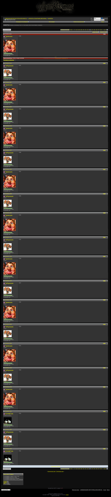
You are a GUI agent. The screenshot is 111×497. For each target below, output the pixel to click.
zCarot (67, 494)
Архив (104, 489)
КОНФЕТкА (9, 414)
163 (79, 29)
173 (55, 56)
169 (81, 29)
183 (101, 29)
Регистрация (52, 21)
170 (83, 29)
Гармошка (8, 36)
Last (105, 29)
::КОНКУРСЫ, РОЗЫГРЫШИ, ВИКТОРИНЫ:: (37, 18)
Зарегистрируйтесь (7, 58)
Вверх (108, 489)
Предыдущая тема (51, 471)
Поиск (102, 21)
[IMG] (4, 483)
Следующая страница (55, 466)
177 (98, 29)
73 (74, 29)
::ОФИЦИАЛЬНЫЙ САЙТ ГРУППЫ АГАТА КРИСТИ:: (91, 489)
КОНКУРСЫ (50, 18)
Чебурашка (9, 66)
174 (92, 29)
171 (85, 29)
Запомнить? (105, 18)
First (71, 29)
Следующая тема (59, 471)
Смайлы (5, 482)
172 (87, 29)
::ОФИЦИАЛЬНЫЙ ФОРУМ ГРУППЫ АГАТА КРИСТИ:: (16, 18)
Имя (91, 18)
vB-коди (5, 481)
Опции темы (95, 31)
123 (77, 29)
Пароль (92, 19)
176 (96, 29)
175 (94, 29)
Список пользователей (79, 21)
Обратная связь (75, 489)
